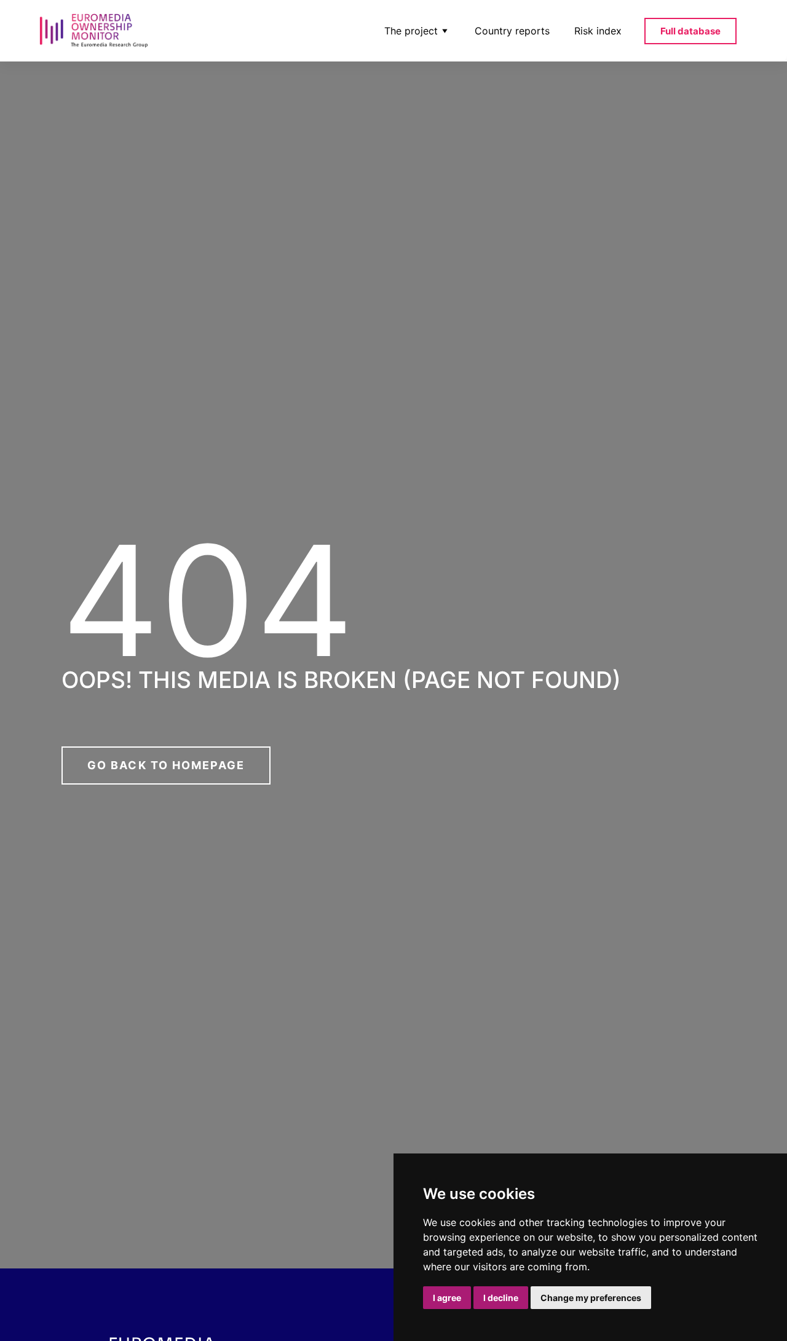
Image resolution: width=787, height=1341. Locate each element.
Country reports (512, 31)
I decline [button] (500, 1297)
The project (411, 31)
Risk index (598, 31)
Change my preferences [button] (590, 1297)
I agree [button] (447, 1297)
